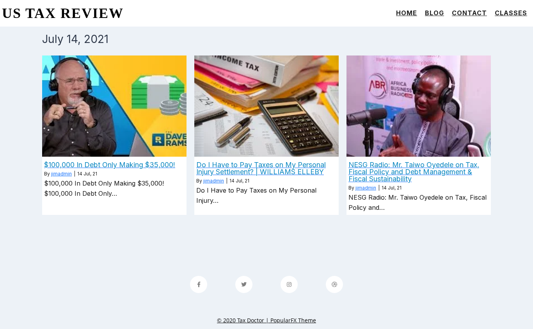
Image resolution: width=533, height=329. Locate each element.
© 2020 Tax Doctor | (243, 320)
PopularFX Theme (293, 320)
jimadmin (61, 174)
